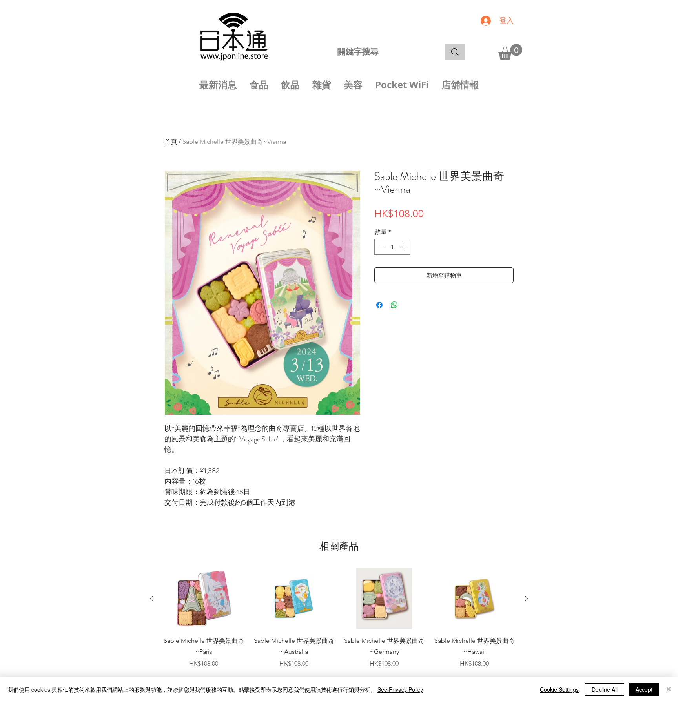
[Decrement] (380, 246)
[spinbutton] (392, 246)
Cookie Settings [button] (559, 689)
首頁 (170, 141)
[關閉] (668, 689)
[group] (339, 618)
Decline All (605, 689)
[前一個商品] (151, 598)
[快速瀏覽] (203, 598)
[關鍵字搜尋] (455, 52)
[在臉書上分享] (379, 305)
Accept (644, 689)
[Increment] (403, 246)
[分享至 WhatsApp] (394, 305)
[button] (510, 52)
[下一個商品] (526, 598)
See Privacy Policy (400, 689)
